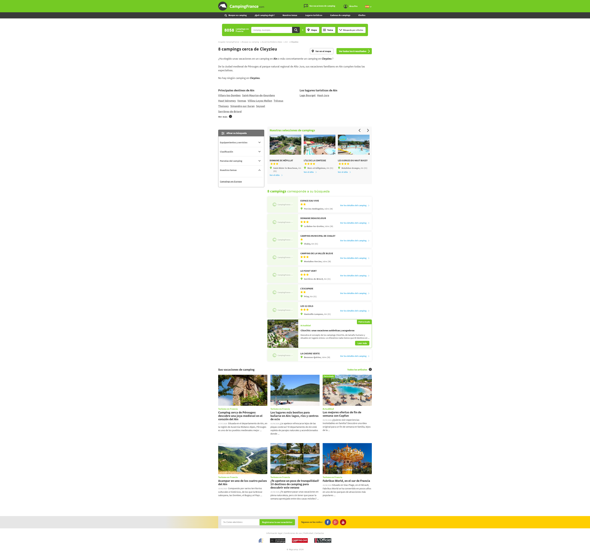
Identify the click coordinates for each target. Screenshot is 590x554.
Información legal (274, 533)
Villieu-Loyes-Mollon (260, 100)
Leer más (362, 343)
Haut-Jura (323, 95)
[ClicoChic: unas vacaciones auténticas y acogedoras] (282, 334)
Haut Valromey (227, 100)
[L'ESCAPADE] (282, 292)
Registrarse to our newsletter (277, 522)
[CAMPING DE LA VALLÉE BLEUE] (282, 257)
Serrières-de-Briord (230, 111)
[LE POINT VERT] (282, 275)
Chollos (361, 15)
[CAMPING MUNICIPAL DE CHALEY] (282, 240)
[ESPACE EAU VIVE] (282, 205)
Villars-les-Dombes (229, 95)
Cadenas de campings (340, 15)
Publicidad (308, 533)
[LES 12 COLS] (282, 310)
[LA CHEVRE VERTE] (282, 355)
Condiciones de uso (293, 533)
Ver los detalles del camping (353, 205)
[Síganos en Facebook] (328, 522)
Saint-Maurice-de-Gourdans (258, 95)
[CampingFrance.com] (295, 6)
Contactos (319, 533)
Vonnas (241, 100)
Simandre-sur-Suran (242, 106)
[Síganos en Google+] (335, 522)
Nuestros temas (290, 15)
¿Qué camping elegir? (265, 15)
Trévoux (278, 100)
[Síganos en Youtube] (343, 522)
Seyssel (260, 106)
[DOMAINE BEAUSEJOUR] (282, 222)
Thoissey (223, 106)
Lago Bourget (308, 95)
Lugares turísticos (313, 15)
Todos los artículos (357, 369)
